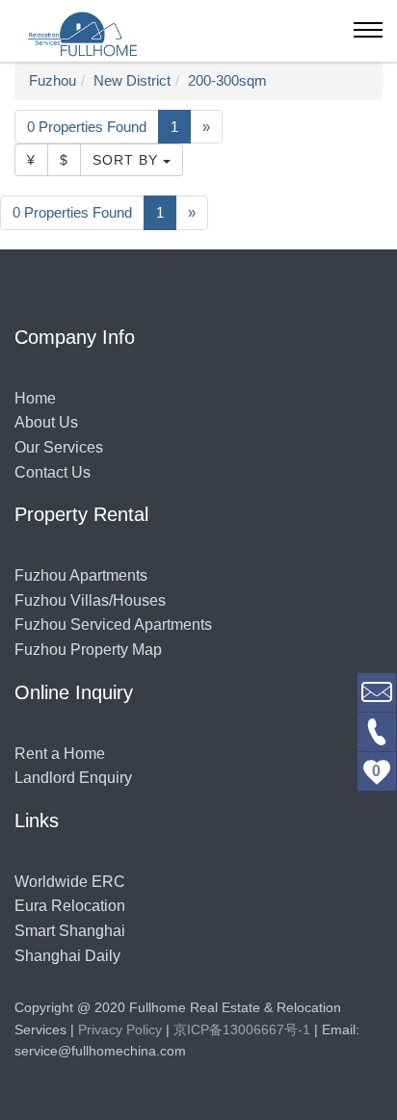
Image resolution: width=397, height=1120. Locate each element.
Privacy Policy (120, 1029)
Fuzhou (52, 80)
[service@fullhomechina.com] (376, 691)
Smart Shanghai (69, 931)
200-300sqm (227, 80)
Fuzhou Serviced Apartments (113, 624)
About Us (46, 422)
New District (132, 80)
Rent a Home (59, 753)
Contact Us (52, 472)
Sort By (128, 160)
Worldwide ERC (69, 881)
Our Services (58, 447)
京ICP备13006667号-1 (241, 1029)
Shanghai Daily (67, 956)
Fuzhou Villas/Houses (90, 600)
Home (35, 398)
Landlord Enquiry (73, 777)
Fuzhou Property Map (88, 649)
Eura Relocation (69, 906)
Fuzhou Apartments (80, 575)
